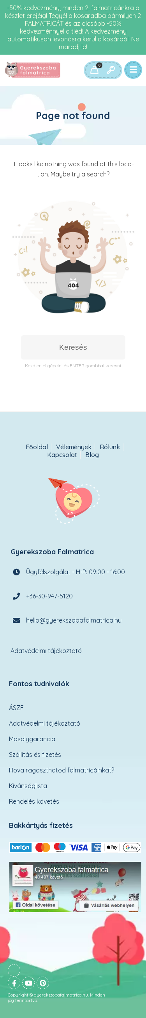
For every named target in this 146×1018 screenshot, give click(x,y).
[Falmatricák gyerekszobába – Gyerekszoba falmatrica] (33, 70)
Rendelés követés (34, 801)
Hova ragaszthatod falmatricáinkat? (61, 770)
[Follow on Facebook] (14, 983)
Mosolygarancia (32, 739)
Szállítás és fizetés (35, 754)
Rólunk (110, 447)
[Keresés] (110, 70)
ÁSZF (16, 708)
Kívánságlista (28, 786)
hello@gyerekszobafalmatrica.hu (73, 620)
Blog (92, 455)
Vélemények (73, 447)
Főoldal (37, 447)
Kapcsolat (62, 455)
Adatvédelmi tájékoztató (46, 651)
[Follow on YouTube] (28, 983)
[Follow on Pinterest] (43, 983)
